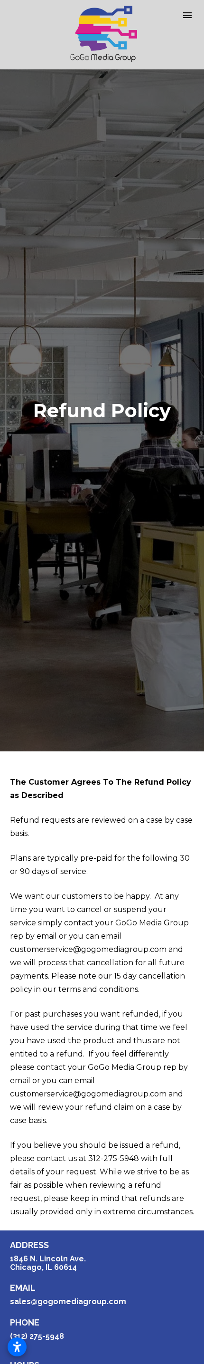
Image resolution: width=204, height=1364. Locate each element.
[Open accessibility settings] (17, 1346)
